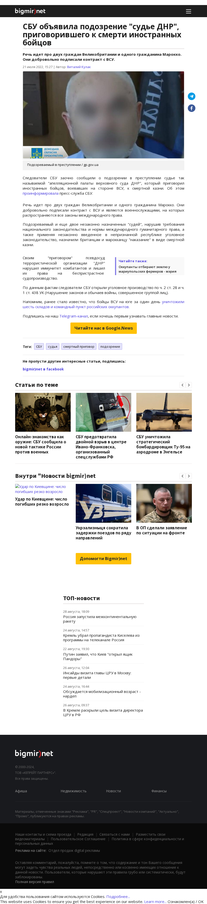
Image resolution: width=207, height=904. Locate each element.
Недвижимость (74, 791)
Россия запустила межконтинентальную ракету (100, 619)
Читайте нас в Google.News (103, 328)
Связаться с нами (114, 834)
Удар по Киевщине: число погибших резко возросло (42, 501)
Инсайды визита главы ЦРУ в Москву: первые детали (97, 675)
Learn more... (155, 901)
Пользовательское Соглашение (78, 838)
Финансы (159, 791)
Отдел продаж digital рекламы (74, 850)
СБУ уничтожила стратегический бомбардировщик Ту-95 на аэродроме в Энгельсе (163, 444)
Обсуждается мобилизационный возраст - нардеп (102, 693)
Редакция (85, 834)
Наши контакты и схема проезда (43, 834)
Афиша (21, 791)
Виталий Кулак (79, 67)
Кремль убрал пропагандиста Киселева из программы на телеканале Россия (101, 637)
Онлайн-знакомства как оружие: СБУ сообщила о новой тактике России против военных (40, 444)
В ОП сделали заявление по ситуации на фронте (161, 530)
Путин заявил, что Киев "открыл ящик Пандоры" (98, 656)
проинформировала (41, 193)
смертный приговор (78, 346)
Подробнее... (118, 896)
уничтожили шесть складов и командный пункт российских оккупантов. (103, 304)
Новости (113, 791)
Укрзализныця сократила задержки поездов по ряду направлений (103, 533)
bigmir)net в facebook (43, 369)
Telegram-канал (73, 315)
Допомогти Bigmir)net (103, 558)
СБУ (39, 346)
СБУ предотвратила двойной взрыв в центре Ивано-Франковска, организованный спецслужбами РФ (101, 447)
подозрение (110, 346)
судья (52, 346)
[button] (182, 385)
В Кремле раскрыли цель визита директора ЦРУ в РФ (103, 712)
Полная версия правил (34, 881)
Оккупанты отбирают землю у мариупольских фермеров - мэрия (147, 269)
